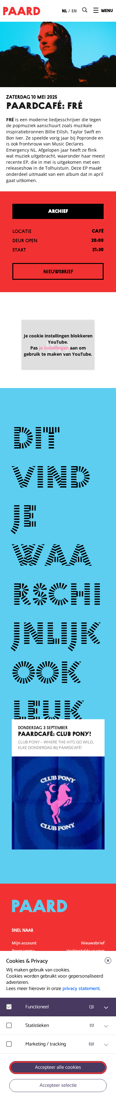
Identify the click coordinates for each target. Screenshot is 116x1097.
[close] (108, 960)
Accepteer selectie (58, 1085)
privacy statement (81, 988)
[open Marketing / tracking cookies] (106, 1045)
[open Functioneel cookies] (106, 1008)
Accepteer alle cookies (58, 1067)
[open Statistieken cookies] (106, 1026)
